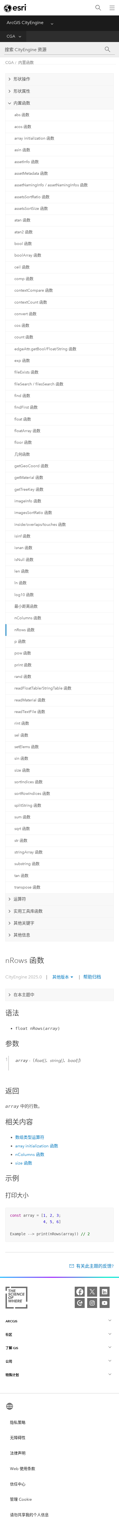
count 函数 (23, 337)
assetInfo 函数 (26, 162)
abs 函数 (21, 115)
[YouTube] (105, 1303)
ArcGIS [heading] (11, 1321)
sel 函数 (21, 735)
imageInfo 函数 (27, 501)
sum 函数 (22, 817)
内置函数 (26, 62)
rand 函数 (22, 676)
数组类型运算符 (29, 1137)
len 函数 (21, 571)
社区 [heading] (9, 1335)
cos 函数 (21, 325)
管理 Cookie (21, 1499)
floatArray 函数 (27, 431)
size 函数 (22, 770)
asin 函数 (22, 150)
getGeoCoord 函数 (31, 466)
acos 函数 (22, 126)
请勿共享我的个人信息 (29, 1515)
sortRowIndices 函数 (32, 793)
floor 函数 (23, 442)
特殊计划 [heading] (12, 1375)
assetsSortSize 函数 (31, 208)
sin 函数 (21, 758)
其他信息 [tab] (22, 935)
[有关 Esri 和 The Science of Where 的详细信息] (16, 1299)
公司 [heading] (9, 1361)
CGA (11, 36)
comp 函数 (23, 278)
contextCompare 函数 (33, 290)
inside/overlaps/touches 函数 (40, 524)
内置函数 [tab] (22, 103)
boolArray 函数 (27, 255)
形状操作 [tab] (22, 79)
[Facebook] (80, 1292)
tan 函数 (21, 875)
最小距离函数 (26, 606)
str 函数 (20, 840)
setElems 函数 (26, 747)
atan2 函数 (23, 232)
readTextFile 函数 (29, 711)
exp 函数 (22, 360)
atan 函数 (22, 220)
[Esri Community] (80, 1303)
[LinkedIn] (105, 1292)
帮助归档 (91, 977)
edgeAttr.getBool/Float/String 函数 (45, 349)
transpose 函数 (27, 887)
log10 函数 (24, 594)
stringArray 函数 (28, 852)
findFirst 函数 (26, 407)
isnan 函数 (23, 547)
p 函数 (20, 641)
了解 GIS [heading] (12, 1348)
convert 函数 (25, 314)
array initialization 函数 (34, 138)
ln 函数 (20, 583)
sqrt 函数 (22, 828)
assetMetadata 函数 (31, 173)
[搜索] (98, 7)
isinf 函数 (22, 536)
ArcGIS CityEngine (25, 22)
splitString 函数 (27, 805)
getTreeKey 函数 (28, 489)
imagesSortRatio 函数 (33, 512)
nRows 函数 (24, 630)
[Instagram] (92, 1303)
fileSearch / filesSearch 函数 (38, 384)
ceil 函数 (22, 267)
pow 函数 (22, 653)
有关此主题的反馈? (95, 1266)
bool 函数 (23, 243)
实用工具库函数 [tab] (28, 911)
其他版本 (60, 977)
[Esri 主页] (15, 8)
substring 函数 (27, 863)
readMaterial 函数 (29, 700)
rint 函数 (21, 723)
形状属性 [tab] (22, 91)
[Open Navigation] (112, 7)
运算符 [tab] (20, 899)
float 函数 (22, 419)
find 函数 (22, 395)
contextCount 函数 (30, 302)
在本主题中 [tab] (24, 994)
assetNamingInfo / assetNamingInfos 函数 (51, 185)
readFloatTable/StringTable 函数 (42, 688)
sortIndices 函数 (28, 782)
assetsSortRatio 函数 (32, 197)
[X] (92, 1292)
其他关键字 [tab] (24, 923)
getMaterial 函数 (28, 477)
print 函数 (23, 665)
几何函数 (22, 454)
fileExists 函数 (26, 372)
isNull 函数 (23, 559)
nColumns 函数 (27, 618)
